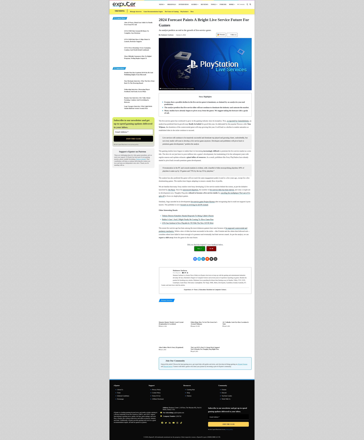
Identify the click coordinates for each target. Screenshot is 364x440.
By (160, 35)
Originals (171, 4)
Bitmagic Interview (136, 11)
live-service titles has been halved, (222, 190)
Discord (224, 393)
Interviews (184, 4)
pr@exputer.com (179, 412)
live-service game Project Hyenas (203, 202)
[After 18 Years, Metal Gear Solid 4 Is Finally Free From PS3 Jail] (117, 25)
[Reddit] (207, 259)
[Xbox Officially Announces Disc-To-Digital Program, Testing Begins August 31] (117, 58)
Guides (194, 4)
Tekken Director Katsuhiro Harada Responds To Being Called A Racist (187, 216)
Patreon (189, 396)
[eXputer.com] (124, 4)
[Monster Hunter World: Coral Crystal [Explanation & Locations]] (173, 312)
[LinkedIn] (203, 259)
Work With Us (226, 399)
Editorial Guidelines (123, 396)
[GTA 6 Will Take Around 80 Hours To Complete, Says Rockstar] (117, 33)
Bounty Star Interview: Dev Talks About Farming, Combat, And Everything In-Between (137, 100)
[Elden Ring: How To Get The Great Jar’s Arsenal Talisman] (205, 312)
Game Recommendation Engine (153, 11)
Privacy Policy (156, 389)
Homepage (120, 399)
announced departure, (191, 190)
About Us (120, 389)
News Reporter (177, 272)
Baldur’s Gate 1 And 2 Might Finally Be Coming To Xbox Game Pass (187, 219)
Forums (223, 4)
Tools (213, 4)
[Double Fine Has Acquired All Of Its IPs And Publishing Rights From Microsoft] (117, 75)
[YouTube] (174, 423)
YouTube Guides (227, 396)
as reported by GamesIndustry (238, 121)
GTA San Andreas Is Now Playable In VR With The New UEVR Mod (187, 223)
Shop (188, 393)
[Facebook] (195, 259)
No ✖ (211, 248)
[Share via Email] (211, 259)
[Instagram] (177, 423)
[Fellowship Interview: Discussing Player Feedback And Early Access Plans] (117, 92)
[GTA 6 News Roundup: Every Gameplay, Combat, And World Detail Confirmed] (117, 50)
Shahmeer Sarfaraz (166, 35)
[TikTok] (181, 423)
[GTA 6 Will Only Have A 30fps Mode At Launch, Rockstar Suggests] (117, 42)
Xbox (192, 11)
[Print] (215, 259)
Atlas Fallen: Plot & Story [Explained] (171, 347)
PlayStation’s (184, 11)
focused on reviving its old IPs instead (194, 205)
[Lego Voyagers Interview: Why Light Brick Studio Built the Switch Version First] (117, 108)
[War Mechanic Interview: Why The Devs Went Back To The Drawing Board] (117, 83)
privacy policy (134, 144)
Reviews (204, 4)
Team (118, 393)
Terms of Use (156, 396)
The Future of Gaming (172, 11)
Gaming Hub (191, 389)
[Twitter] (199, 259)
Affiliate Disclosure (158, 399)
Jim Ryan (171, 190)
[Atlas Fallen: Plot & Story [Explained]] (173, 337)
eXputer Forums (242, 364)
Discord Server (167, 366)
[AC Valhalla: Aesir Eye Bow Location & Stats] (237, 312)
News (161, 4)
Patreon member (141, 159)
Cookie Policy (156, 393)
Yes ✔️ (199, 248)
